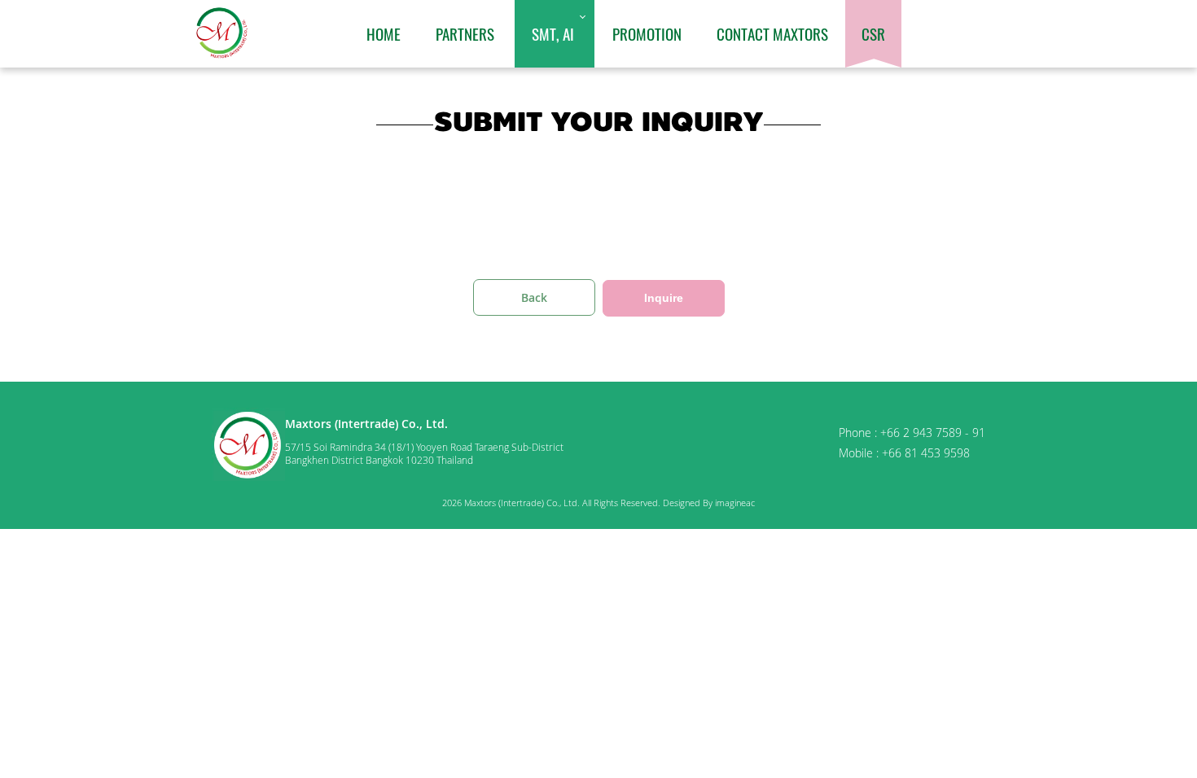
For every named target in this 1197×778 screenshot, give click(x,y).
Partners (465, 33)
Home (383, 33)
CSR (873, 33)
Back (534, 297)
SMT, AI (553, 33)
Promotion (647, 33)
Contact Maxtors (772, 33)
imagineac (735, 502)
